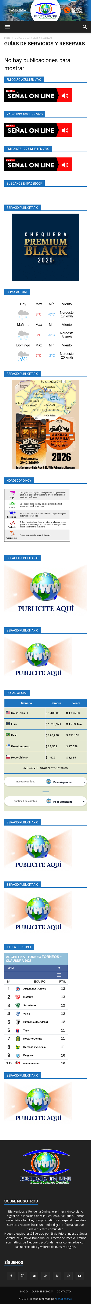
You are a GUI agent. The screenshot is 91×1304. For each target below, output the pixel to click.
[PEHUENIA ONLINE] (45, 10)
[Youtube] (80, 1276)
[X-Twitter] (57, 1276)
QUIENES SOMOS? (42, 1291)
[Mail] (34, 1276)
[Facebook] (11, 1276)
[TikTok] (45, 1276)
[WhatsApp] (68, 1276)
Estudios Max (64, 1299)
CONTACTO (64, 1291)
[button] (7, 27)
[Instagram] (22, 1276)
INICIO (24, 1291)
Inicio (7, 38)
